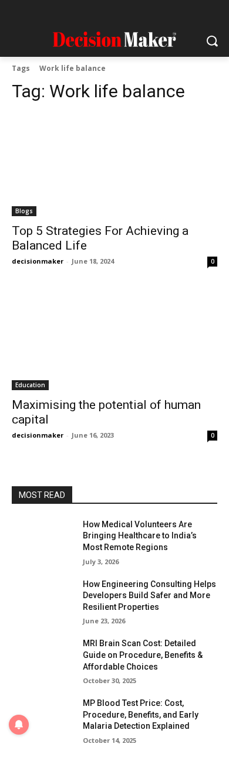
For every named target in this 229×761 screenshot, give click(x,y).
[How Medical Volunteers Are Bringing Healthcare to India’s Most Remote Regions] (42, 540)
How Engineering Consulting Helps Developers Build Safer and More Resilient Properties (149, 595)
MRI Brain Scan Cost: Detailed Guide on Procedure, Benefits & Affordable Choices (143, 655)
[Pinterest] (125, 13)
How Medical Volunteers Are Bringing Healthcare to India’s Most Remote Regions (140, 536)
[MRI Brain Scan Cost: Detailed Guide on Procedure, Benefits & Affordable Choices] (42, 659)
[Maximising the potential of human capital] (114, 339)
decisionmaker (37, 261)
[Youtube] (171, 13)
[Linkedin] (103, 13)
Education (30, 385)
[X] (148, 13)
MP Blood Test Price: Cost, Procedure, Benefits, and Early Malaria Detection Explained (140, 714)
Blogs (24, 211)
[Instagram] (80, 13)
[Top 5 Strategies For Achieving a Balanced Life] (114, 165)
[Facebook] (57, 13)
